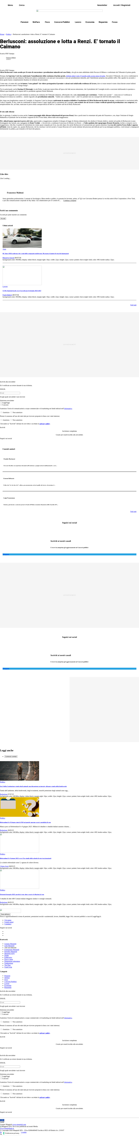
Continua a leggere (69, 200)
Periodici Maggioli (10, 951)
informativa (68, 408)
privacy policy (45, 424)
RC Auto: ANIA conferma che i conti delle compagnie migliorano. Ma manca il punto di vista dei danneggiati (36, 253)
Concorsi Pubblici (62, 22)
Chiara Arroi (4, 866)
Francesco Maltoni (11, 57)
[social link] (4, 193)
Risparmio (103, 22)
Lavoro (78, 22)
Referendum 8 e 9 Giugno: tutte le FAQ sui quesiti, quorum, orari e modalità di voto (25, 822)
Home (2, 34)
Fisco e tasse (8, 959)
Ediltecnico (8, 957)
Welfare (36, 22)
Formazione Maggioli (11, 950)
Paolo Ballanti (7, 295)
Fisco (47, 22)
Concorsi (5, 405)
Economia (90, 22)
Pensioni (24, 22)
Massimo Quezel (8, 258)
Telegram (6, 554)
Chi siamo (7, 920)
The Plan (7, 965)
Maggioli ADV (9, 953)
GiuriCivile (8, 967)
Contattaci (7, 924)
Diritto (6, 955)
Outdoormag (8, 963)
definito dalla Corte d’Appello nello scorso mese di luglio (85, 76)
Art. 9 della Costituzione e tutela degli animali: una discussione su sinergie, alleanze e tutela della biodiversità (33, 786)
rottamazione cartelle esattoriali (97, 27)
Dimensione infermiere (12, 961)
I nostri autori (8, 922)
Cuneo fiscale (74, 27)
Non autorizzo (17, 412)
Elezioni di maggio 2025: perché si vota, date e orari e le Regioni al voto (22, 894)
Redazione (4, 794)
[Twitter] (69, 529)
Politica (8, 34)
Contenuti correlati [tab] (11, 756)
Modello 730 (46, 27)
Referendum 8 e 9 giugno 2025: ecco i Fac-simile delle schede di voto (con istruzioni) (25, 858)
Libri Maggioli (9, 946)
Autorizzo (6, 412)
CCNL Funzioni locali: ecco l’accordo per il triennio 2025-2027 (22, 291)
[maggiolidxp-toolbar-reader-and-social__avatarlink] (4, 58)
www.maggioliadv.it (7, 1128)
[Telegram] (76, 529)
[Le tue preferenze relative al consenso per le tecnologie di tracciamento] (11, 1133)
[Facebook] (62, 529)
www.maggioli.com (19, 1124)
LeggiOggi (6, 403)
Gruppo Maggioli (10, 944)
